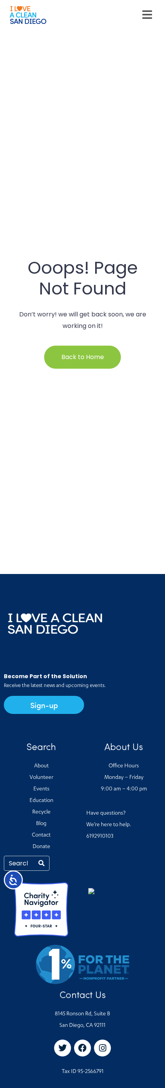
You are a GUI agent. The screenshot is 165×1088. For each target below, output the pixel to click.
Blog (41, 824)
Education (41, 801)
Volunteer (41, 778)
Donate (41, 847)
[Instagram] (102, 1048)
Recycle (41, 812)
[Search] (41, 863)
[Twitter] (62, 1048)
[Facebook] (82, 1048)
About (41, 766)
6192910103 (99, 836)
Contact (41, 835)
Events (41, 789)
